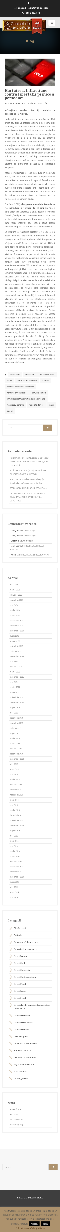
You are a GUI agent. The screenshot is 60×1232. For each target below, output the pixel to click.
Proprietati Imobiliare (25, 1057)
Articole (18, 935)
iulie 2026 (14, 584)
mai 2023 (14, 661)
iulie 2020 (14, 712)
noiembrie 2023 (16, 646)
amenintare (15, 374)
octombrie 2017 (16, 789)
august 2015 (15, 830)
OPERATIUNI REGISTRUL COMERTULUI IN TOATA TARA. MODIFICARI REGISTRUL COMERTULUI (27, 497)
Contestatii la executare (25, 949)
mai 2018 (14, 774)
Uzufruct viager (29, 530)
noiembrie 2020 (16, 697)
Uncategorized (21, 1078)
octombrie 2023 (16, 651)
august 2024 (15, 636)
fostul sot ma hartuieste (27, 380)
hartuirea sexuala (39, 392)
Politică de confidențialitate (30, 1228)
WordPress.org (16, 1124)
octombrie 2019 (16, 728)
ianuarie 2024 (15, 641)
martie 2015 (15, 856)
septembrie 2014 (17, 876)
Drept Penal (20, 998)
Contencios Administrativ (26, 942)
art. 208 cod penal (47, 374)
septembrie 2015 (17, 825)
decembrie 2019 (16, 718)
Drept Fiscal (20, 984)
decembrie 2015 (16, 815)
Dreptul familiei (22, 1016)
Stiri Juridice (20, 1071)
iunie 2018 (14, 769)
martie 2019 (15, 743)
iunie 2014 (14, 892)
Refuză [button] (45, 1224)
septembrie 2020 (17, 702)
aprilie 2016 (15, 810)
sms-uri (10, 411)
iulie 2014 (14, 887)
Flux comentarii (17, 1119)
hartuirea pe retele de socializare (20, 386)
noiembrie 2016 (16, 794)
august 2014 (15, 882)
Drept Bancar (20, 956)
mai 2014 (14, 897)
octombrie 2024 (16, 625)
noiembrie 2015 (16, 820)
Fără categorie (21, 1036)
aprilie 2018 (15, 779)
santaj (51, 405)
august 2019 (15, 733)
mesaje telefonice (36, 405)
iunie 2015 (14, 841)
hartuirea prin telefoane (16, 392)
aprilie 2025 (15, 610)
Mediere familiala (22, 1050)
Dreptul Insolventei (23, 1023)
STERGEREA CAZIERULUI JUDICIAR (34, 554)
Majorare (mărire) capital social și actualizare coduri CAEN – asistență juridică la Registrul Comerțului (29, 462)
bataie (9, 380)
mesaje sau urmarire (15, 405)
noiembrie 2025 (16, 600)
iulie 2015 (14, 835)
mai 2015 (14, 846)
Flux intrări (14, 1114)
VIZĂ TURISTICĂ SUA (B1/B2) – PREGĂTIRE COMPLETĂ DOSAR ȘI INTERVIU (28, 472)
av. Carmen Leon (17, 103)
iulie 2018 (14, 764)
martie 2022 (15, 671)
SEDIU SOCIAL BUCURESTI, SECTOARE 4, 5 (28, 488)
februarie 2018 (16, 784)
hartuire (45, 380)
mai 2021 (14, 682)
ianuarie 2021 (15, 692)
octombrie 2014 (16, 871)
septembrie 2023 (17, 656)
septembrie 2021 (17, 677)
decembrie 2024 (16, 620)
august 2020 (15, 707)
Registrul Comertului (24, 1064)
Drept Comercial (22, 970)
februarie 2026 (16, 595)
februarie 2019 (16, 748)
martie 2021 (15, 687)
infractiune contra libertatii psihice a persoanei (26, 399)
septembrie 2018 (17, 759)
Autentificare (15, 1109)
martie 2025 (15, 615)
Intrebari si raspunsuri (25, 1043)
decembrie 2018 (16, 753)
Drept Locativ (21, 991)
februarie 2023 (16, 666)
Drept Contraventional (25, 977)
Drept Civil (19, 963)
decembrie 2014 (16, 866)
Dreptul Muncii (21, 1030)
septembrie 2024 (17, 630)
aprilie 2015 (15, 851)
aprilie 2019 (15, 738)
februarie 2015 (16, 861)
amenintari (29, 374)
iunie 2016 (14, 800)
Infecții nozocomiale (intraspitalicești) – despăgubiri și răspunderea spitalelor (27, 481)
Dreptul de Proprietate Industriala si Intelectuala (32, 1007)
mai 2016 (14, 805)
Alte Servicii (20, 928)
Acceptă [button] (34, 1224)
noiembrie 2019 (16, 723)
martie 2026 (15, 589)
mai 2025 (14, 605)
